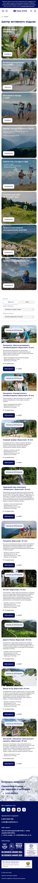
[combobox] (19, 308)
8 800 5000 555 (7, 819)
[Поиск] (31, 10)
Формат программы (8, 306)
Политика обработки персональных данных (13, 878)
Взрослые (11, 302)
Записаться (7, 87)
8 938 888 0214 (12, 793)
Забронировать (8, 369)
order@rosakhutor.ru (9, 822)
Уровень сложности (8, 313)
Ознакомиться (8, 153)
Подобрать (7, 54)
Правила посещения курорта (9, 875)
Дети (27, 302)
